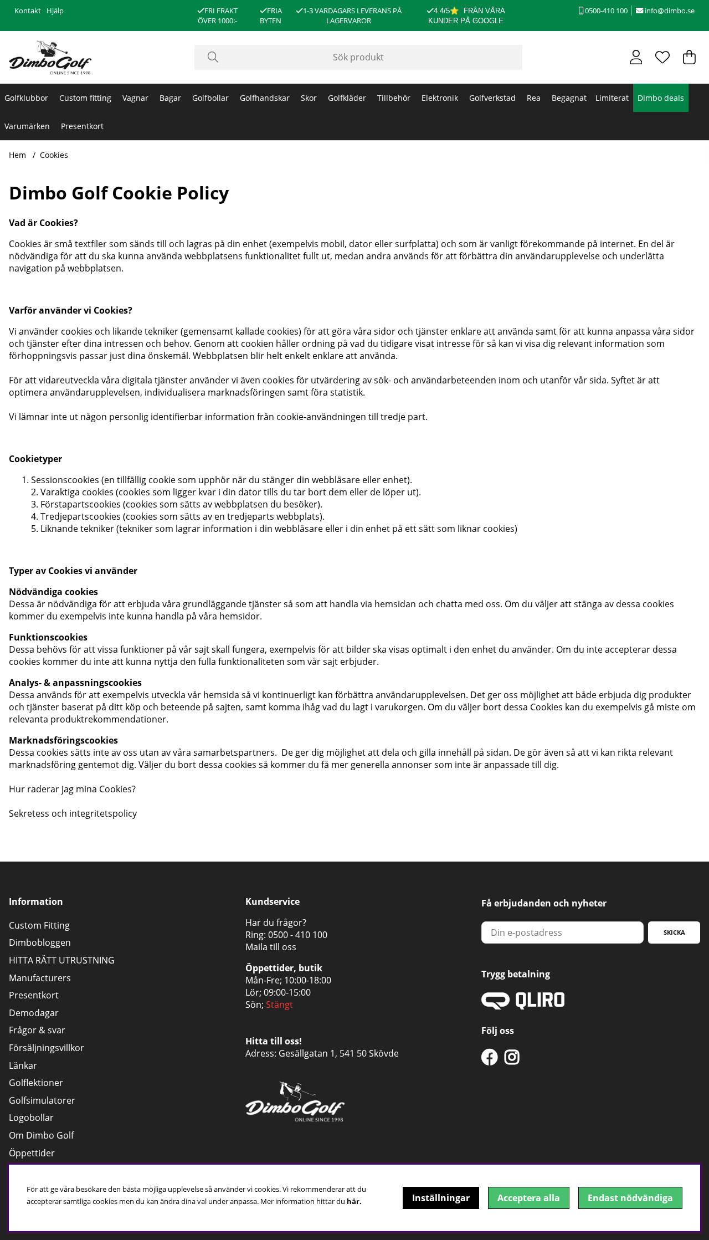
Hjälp (55, 11)
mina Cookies (104, 789)
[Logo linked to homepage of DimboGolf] (50, 57)
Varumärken (27, 126)
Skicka (674, 932)
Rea (534, 98)
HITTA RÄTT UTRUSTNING (62, 960)
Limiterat (612, 98)
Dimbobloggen (40, 942)
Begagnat (569, 98)
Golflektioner (36, 1083)
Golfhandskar (265, 98)
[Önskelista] (662, 57)
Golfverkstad (492, 98)
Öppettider (32, 1153)
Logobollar (31, 1117)
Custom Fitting (39, 925)
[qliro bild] (522, 1006)
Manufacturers (40, 978)
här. (354, 1201)
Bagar (170, 98)
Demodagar (34, 1013)
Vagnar (135, 98)
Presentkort (82, 126)
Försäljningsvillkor (46, 1048)
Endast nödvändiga (630, 1198)
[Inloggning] (636, 57)
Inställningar (441, 1198)
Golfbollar (210, 98)
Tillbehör (393, 98)
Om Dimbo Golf (41, 1135)
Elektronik (440, 98)
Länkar (23, 1065)
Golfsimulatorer (42, 1100)
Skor (309, 98)
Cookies (54, 155)
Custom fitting (85, 98)
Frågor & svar (37, 1030)
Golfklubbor (26, 98)
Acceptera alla (528, 1198)
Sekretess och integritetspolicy (73, 813)
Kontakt (27, 11)
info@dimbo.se (669, 11)
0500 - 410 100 (297, 935)
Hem (17, 155)
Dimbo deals (661, 98)
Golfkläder (347, 98)
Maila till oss (270, 947)
